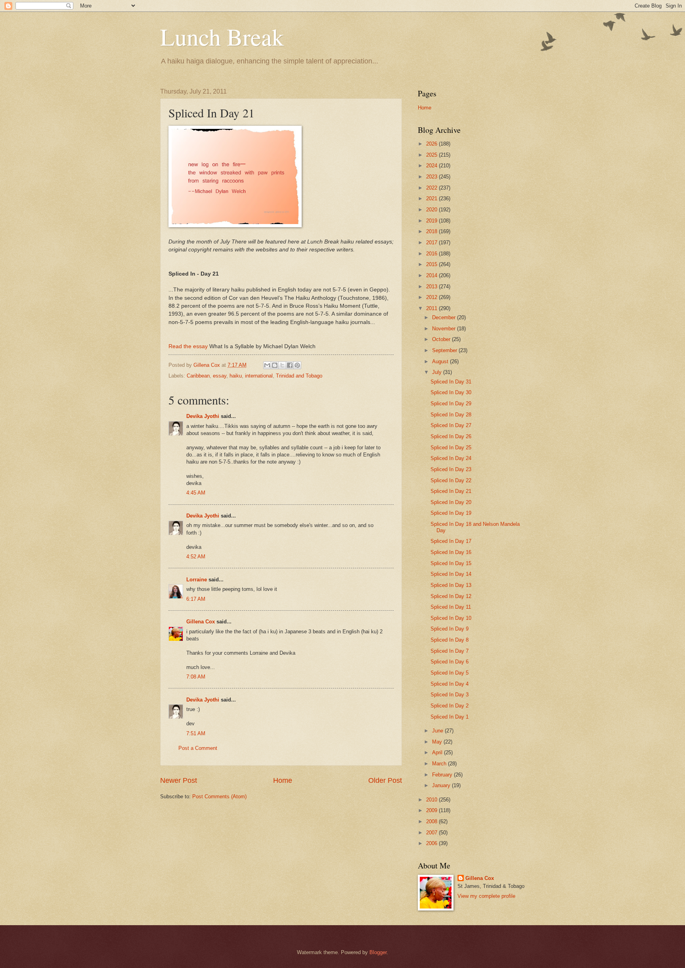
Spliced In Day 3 (450, 695)
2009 (432, 810)
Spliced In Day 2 (450, 706)
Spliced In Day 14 (451, 574)
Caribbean (198, 376)
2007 (432, 833)
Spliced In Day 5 (450, 673)
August (441, 361)
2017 (432, 242)
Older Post (385, 780)
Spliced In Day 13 (451, 585)
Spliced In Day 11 (451, 607)
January (442, 785)
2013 (432, 286)
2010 (432, 800)
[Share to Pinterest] (297, 365)
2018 (432, 231)
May (438, 742)
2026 (432, 144)
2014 (432, 275)
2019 (432, 221)
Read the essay (188, 346)
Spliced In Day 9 (450, 629)
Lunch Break (222, 36)
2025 (432, 155)
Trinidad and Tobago (299, 376)
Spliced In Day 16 (451, 552)
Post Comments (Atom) (219, 796)
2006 (432, 843)
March (440, 764)
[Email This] (267, 365)
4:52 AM (195, 557)
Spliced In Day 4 (450, 684)
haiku (236, 376)
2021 (432, 198)
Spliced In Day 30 (451, 392)
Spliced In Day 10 (451, 618)
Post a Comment (197, 748)
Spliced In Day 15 (451, 563)
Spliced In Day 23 (451, 469)
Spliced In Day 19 (451, 513)
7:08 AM (195, 677)
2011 (432, 308)
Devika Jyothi (202, 416)
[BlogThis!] (275, 365)
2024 (432, 166)
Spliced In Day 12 (451, 596)
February (443, 775)
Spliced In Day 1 (450, 717)
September (445, 350)
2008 (432, 821)
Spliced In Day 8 (450, 640)
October (442, 339)
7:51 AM (195, 733)
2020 (432, 210)
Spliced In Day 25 (451, 447)
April (438, 752)
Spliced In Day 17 (451, 541)
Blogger (378, 952)
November (444, 329)
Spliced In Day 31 (451, 382)
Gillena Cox (200, 622)
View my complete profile (486, 896)
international (259, 376)
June (438, 731)
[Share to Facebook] (290, 365)
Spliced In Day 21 (451, 491)
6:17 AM (195, 599)
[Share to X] (282, 365)
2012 (432, 297)
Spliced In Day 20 (451, 502)
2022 (432, 188)
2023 (432, 177)
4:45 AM (195, 493)
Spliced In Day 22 (451, 480)
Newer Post (178, 780)
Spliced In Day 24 (451, 458)
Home (282, 780)
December (444, 317)
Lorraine (196, 580)
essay (219, 376)
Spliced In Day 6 (450, 662)
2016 (432, 254)
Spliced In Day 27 (451, 425)
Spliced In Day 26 (451, 436)
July (437, 372)
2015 (432, 264)
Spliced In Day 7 (450, 651)
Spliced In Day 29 (451, 403)
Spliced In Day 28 (451, 415)
